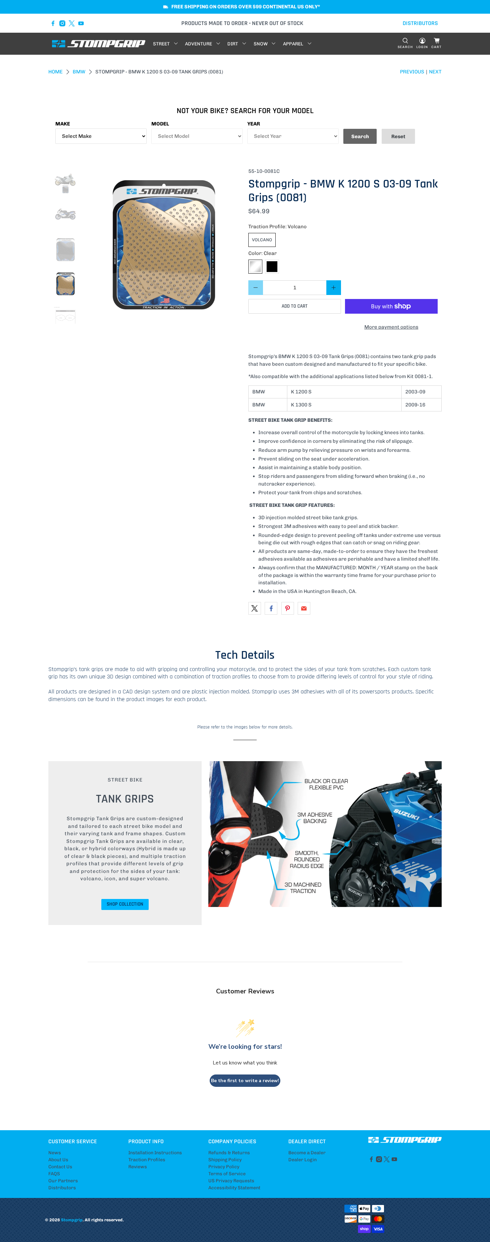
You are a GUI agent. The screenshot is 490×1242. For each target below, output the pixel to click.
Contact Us (60, 1167)
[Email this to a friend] (304, 608)
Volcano (262, 239)
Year (253, 124)
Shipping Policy (225, 1160)
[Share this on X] (254, 608)
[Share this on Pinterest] (287, 608)
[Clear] (255, 267)
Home (55, 71)
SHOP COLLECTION (125, 904)
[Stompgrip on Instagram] (62, 23)
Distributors (62, 1188)
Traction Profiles (146, 1160)
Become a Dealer (307, 1153)
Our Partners (63, 1181)
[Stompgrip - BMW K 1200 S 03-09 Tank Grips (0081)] (164, 246)
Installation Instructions (155, 1153)
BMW (79, 71)
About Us (58, 1160)
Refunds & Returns (229, 1153)
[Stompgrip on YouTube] (81, 23)
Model (160, 124)
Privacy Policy (223, 1167)
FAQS (54, 1174)
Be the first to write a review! (245, 1080)
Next (435, 72)
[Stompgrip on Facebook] (53, 23)
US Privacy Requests (231, 1181)
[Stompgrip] (98, 43)
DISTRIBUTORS (420, 23)
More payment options (391, 327)
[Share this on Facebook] (271, 608)
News (54, 1153)
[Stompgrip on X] (72, 23)
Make (62, 124)
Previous (412, 72)
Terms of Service (227, 1174)
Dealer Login (302, 1160)
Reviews (137, 1167)
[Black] (272, 267)
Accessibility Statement (234, 1188)
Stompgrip (72, 1219)
